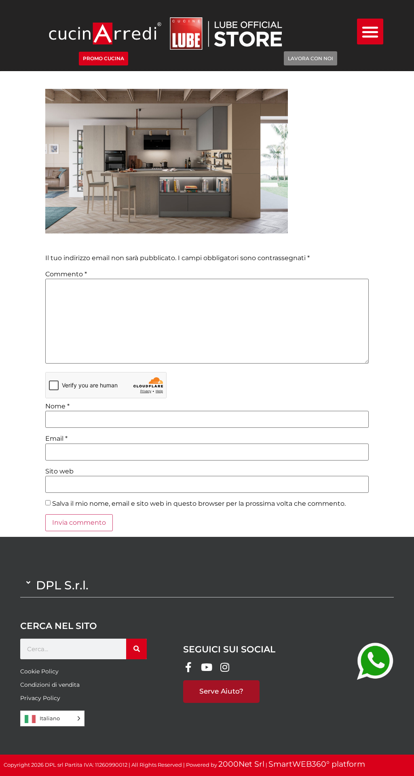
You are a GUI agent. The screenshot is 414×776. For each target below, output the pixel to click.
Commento (66, 274)
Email (56, 438)
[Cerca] (136, 649)
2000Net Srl (241, 764)
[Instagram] (225, 667)
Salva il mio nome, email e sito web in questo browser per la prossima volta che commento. (199, 504)
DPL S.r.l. (62, 585)
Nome (57, 406)
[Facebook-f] (188, 667)
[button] (370, 32)
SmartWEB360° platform (316, 764)
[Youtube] (206, 667)
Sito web (59, 471)
